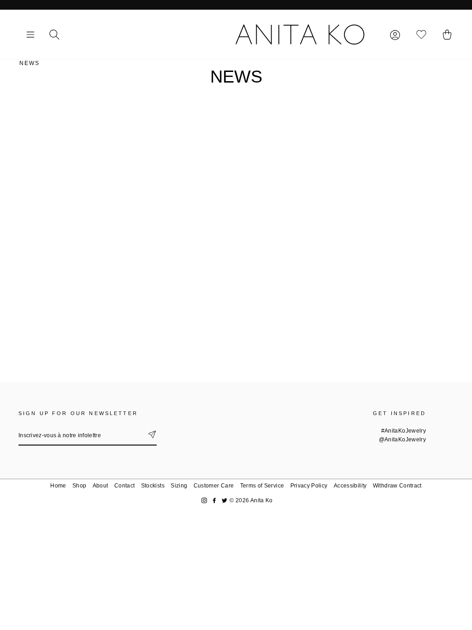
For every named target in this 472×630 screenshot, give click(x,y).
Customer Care (214, 485)
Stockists (153, 485)
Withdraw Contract (397, 485)
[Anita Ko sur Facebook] (214, 500)
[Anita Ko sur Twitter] (224, 500)
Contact (124, 485)
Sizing (179, 485)
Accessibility (350, 485)
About (100, 485)
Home (58, 485)
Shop (79, 485)
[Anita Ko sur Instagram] (204, 500)
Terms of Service (262, 485)
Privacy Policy (309, 485)
